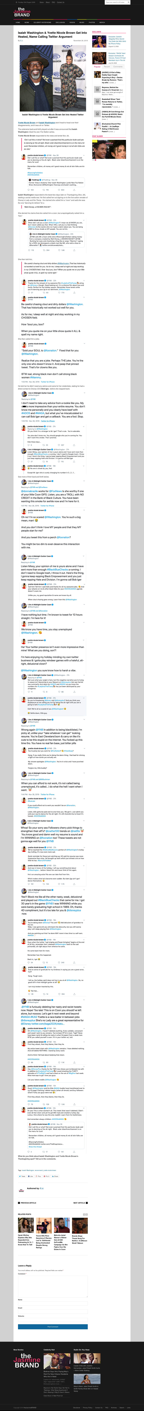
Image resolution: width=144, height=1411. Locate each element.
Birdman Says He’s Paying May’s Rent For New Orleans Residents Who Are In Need (56, 1374)
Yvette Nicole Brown (26, 122)
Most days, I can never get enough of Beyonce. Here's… (112, 91)
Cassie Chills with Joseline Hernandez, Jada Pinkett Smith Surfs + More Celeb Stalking (87, 1368)
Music (82, 22)
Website (21, 1316)
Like (31, 1176)
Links (128, 1407)
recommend (39, 1170)
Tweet (23, 1176)
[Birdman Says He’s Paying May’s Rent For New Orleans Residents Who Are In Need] (57, 1361)
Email (20, 1308)
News (27, 22)
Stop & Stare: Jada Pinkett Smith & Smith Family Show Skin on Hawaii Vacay (86, 1388)
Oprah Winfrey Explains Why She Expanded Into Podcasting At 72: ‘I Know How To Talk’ (25, 1240)
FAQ (53, 2)
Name (20, 1299)
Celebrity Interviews (42, 22)
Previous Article (28, 1203)
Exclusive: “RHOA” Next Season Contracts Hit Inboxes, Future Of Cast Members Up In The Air (117, 56)
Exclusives (60, 22)
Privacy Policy (87, 1407)
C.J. (21, 40)
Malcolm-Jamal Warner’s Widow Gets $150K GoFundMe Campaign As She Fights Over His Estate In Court (61, 1242)
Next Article (79, 1203)
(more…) (112, 77)
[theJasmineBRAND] (22, 11)
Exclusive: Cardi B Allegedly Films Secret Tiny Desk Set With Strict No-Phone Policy (117, 40)
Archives (114, 1407)
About (48, 2)
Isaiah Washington (47, 122)
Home (42, 2)
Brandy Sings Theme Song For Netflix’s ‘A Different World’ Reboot (79, 1239)
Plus (39, 1176)
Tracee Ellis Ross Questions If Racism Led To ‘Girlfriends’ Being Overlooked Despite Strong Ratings (44, 1242)
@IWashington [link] (63, 263)
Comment (22, 1274)
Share (56, 1176)
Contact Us (60, 2)
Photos (92, 22)
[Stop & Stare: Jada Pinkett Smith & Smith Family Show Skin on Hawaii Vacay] (87, 1379)
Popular (97, 66)
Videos (72, 22)
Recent (107, 66)
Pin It (47, 1176)
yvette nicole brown (49, 1170)
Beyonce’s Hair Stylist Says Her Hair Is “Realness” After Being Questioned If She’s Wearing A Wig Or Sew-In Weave (56, 1390)
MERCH (102, 22)
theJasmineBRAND (30, 1407)
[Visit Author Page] (21, 1190)
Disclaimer (76, 1407)
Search (122, 1407)
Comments (118, 66)
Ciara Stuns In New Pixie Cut (53, 1396)
